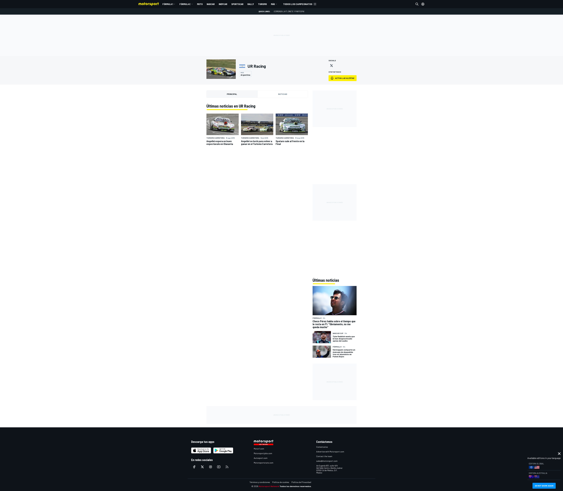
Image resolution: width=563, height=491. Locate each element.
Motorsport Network (269, 486)
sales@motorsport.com (327, 461)
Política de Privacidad (301, 482)
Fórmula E (185, 4)
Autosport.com (260, 458)
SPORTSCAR (237, 4)
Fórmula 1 (167, 4)
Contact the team (324, 456)
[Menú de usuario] (423, 4)
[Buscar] (417, 4)
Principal (232, 94)
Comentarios (322, 447)
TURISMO (262, 4)
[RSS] (227, 467)
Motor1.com (259, 448)
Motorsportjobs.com (263, 453)
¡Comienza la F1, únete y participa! (289, 11)
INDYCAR (223, 4)
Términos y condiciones (260, 482)
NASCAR (211, 4)
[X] (331, 65)
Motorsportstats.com (263, 462)
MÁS (273, 4)
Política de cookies (280, 482)
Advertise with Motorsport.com (330, 451)
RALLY (250, 4)
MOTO (200, 4)
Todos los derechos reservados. (296, 486)
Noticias (282, 94)
